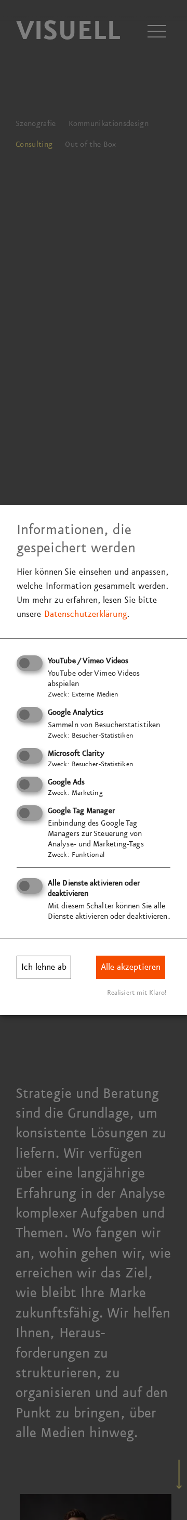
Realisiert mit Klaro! (136, 992)
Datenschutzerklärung (85, 614)
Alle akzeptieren (131, 967)
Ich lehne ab (43, 967)
